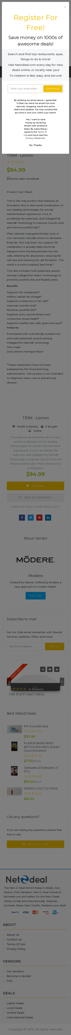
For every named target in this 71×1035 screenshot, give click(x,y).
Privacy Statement (35, 138)
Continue (53, 88)
